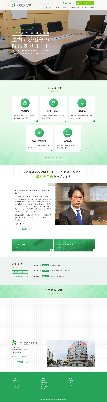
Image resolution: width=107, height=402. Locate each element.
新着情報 (71, 380)
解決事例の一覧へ (19, 276)
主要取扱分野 (44, 378)
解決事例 (91, 7)
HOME (14, 378)
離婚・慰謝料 (44, 382)
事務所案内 (49, 7)
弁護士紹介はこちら (26, 229)
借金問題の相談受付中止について (60, 271)
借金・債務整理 (44, 386)
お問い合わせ (72, 383)
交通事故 (43, 380)
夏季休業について (55, 265)
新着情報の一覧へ (19, 272)
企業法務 (43, 388)
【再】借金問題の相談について (59, 276)
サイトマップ (72, 385)
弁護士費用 (84, 7)
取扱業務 (65, 7)
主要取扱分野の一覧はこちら (53, 157)
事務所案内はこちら (23, 362)
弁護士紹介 (57, 7)
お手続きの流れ (75, 7)
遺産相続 (43, 384)
